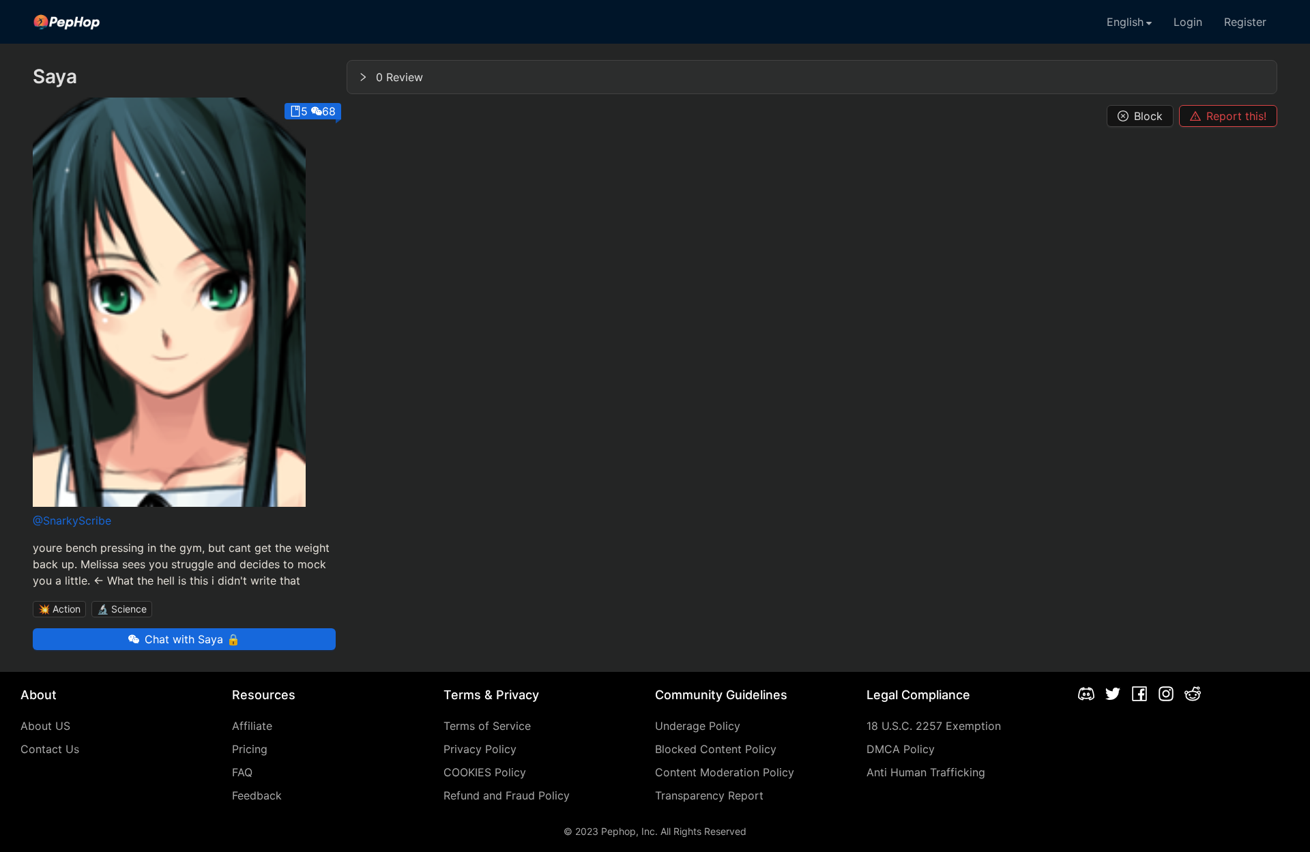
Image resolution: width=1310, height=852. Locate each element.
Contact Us (49, 749)
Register (1245, 22)
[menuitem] (67, 22)
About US (45, 726)
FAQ (242, 772)
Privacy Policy (479, 749)
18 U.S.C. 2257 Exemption (934, 726)
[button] (812, 77)
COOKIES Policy (484, 772)
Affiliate (252, 726)
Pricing (249, 749)
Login (1188, 22)
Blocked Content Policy (715, 749)
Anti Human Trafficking (926, 772)
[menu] (655, 22)
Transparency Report (709, 795)
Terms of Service (487, 726)
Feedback (257, 795)
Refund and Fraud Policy (506, 795)
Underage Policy (697, 726)
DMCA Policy (901, 749)
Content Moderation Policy (724, 772)
